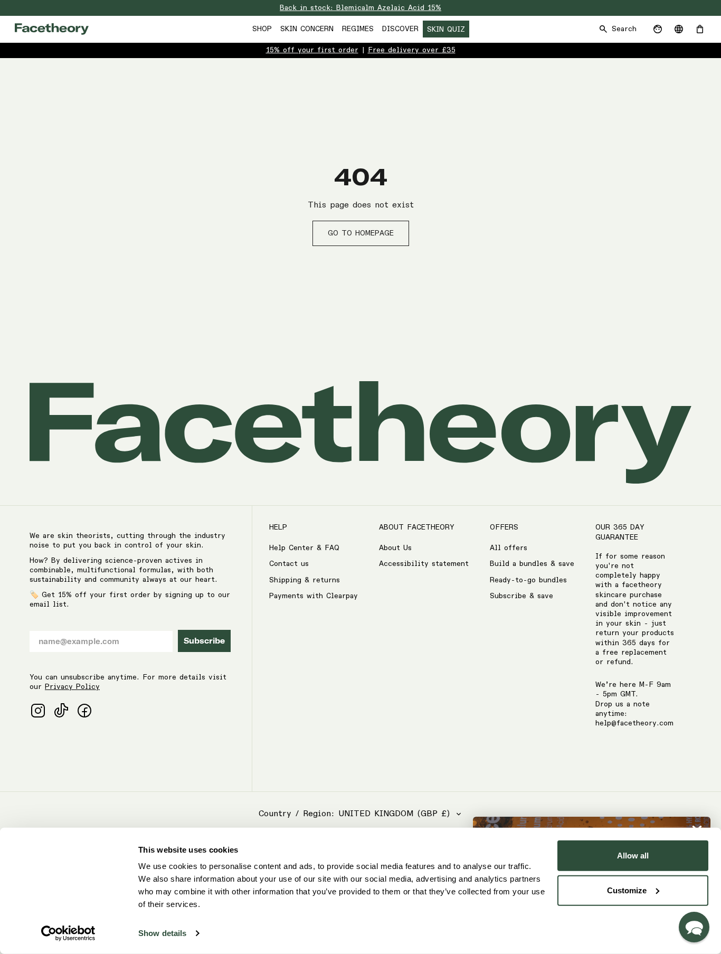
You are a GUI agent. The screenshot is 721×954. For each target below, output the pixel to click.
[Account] (657, 29)
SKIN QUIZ (446, 29)
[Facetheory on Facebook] (84, 710)
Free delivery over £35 (412, 50)
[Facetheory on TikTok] (61, 710)
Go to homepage (361, 233)
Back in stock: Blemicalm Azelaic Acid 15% (360, 8)
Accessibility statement (424, 564)
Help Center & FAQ (304, 548)
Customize (627, 889)
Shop (262, 29)
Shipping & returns (304, 580)
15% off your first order (312, 50)
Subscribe (204, 641)
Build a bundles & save (532, 564)
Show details (162, 933)
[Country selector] (678, 29)
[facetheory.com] (52, 29)
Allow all (633, 855)
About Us (395, 548)
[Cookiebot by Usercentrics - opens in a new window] (68, 933)
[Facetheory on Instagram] (38, 710)
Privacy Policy (72, 687)
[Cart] (699, 29)
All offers (508, 548)
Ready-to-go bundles (528, 580)
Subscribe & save (521, 596)
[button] (694, 927)
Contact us (289, 564)
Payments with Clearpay (313, 596)
